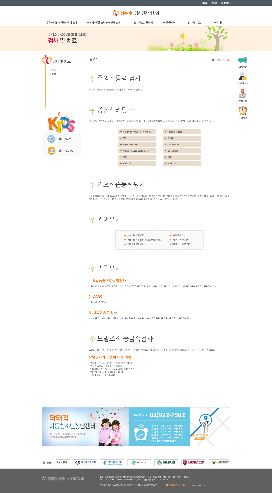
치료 (53, 74)
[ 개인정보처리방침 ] (199, 485)
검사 (53, 70)
